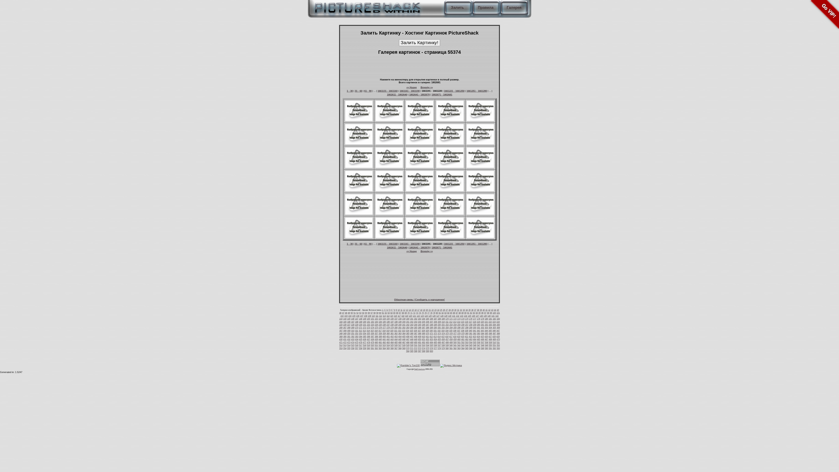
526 (396, 345)
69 (406, 313)
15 (413, 310)
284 (411, 327)
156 (392, 319)
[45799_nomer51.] (419, 213)
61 (383, 313)
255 (459, 325)
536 (435, 345)
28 (450, 310)
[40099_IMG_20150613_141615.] (389, 190)
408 (415, 336)
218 (474, 322)
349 (345, 333)
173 (459, 319)
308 (345, 331)
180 (486, 319)
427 (490, 336)
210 (443, 322)
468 (490, 339)
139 (485, 316)
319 (388, 331)
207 (431, 322)
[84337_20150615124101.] (419, 120)
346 (494, 331)
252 (447, 325)
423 (474, 336)
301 (478, 327)
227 (348, 325)
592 (494, 348)
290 (435, 327)
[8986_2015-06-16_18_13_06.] (480, 120)
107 (361, 316)
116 (395, 316)
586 (470, 348)
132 (457, 316)
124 (426, 316)
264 (494, 325)
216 (466, 322)
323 (403, 331)
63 (389, 313)
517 (360, 345)
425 (482, 336)
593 (498, 348)
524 (388, 345)
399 (380, 336)
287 (423, 327)
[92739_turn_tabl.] (450, 190)
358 (380, 333)
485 (396, 342)
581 (451, 348)
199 (400, 322)
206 (427, 322)
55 (366, 313)
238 (392, 325)
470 (498, 339)
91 (468, 313)
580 (447, 348)
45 (498, 310)
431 (345, 339)
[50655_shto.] (359, 213)
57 (372, 313)
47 (343, 313)
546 (474, 345)
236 (384, 325)
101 (498, 313)
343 (482, 331)
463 (470, 339)
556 (352, 348)
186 (348, 322)
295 (455, 327)
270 (356, 327)
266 (341, 327)
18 (421, 310)
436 (364, 339)
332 (439, 331)
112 (380, 316)
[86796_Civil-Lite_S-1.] (419, 237)
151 (372, 319)
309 (348, 331)
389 (341, 336)
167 (435, 319)
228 (352, 325)
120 (410, 316)
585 (466, 348)
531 (415, 345)
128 (442, 316)
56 (369, 313)
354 (364, 333)
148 (360, 319)
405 (404, 336)
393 (356, 336)
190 (364, 322)
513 (345, 345)
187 (352, 322)
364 (404, 333)
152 (376, 319)
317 (380, 331)
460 (459, 339)
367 (415, 333)
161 (411, 319)
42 (489, 310)
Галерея (514, 7)
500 (455, 342)
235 (380, 325)
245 (419, 325)
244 (415, 325)
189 (360, 322)
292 (443, 327)
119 (406, 316)
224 (498, 322)
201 (407, 322)
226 (345, 325)
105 (353, 316)
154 (384, 319)
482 (384, 342)
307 (341, 331)
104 (350, 316)
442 (388, 339)
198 (396, 322)
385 (486, 333)
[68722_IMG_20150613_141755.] (419, 167)
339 (466, 331)
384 (482, 333)
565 (388, 348)
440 (380, 339)
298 (466, 327)
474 (352, 342)
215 (462, 322)
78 (431, 313)
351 (352, 333)
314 (368, 331)
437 (368, 339)
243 (411, 325)
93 (474, 313)
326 (415, 331)
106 (357, 316)
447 (407, 339)
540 (451, 345)
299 (470, 327)
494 (431, 342)
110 (373, 316)
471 (341, 342)
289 (431, 327)
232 (368, 325)
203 (415, 322)
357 (376, 333)
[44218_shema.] (359, 237)
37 (475, 310)
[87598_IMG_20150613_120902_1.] (450, 167)
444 (396, 339)
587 (474, 348)
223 (494, 322)
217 (470, 322)
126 (434, 316)
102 (342, 316)
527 (400, 345)
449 (415, 339)
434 (356, 339)
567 (396, 348)
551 (494, 345)
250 (439, 325)
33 (464, 310)
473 (348, 342)
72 (414, 313)
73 (417, 313)
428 (494, 336)
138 (481, 316)
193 (376, 322)
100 (494, 313)
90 (465, 313)
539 (447, 345)
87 (457, 313)
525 (392, 345)
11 (401, 310)
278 (388, 327)
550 (490, 345)
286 (419, 327)
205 (423, 322)
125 (430, 316)
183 (498, 319)
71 (411, 313)
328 (423, 331)
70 (408, 313)
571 (411, 348)
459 (455, 339)
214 (458, 322)
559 (364, 348)
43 (492, 310)
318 (384, 331)
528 (404, 345)
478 (368, 342)
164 (423, 319)
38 (478, 310)
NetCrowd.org (419, 369)
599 (427, 351)
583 (459, 348)
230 (360, 325)
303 (486, 327)
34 (467, 310)
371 (431, 333)
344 (486, 331)
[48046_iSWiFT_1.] (450, 237)
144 (345, 319)
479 (372, 342)
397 (372, 336)
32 (461, 310)
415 (443, 336)
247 (427, 325)
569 (404, 348)
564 (384, 348)
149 (364, 319)
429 (498, 336)
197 (392, 322)
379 (463, 333)
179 (482, 319)
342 (478, 331)
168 (439, 319)
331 (435, 331)
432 (348, 339)
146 (352, 319)
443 (392, 339)
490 (415, 342)
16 (415, 310)
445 (400, 339)
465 (478, 339)
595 (411, 351)
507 (482, 342)
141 (493, 316)
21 (430, 310)
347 (498, 331)
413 (435, 336)
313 (364, 331)
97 (485, 313)
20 (427, 310)
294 (451, 327)
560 (368, 348)
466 (482, 339)
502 (463, 342)
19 (424, 310)
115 (391, 316)
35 (469, 310)
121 (414, 316)
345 (490, 331)
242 (407, 325)
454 (435, 339)
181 (490, 319)
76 (426, 313)
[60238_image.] (450, 120)
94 (477, 313)
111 (377, 316)
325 (411, 331)
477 (364, 342)
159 (404, 319)
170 (447, 319)
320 (391, 331)
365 (407, 333)
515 (352, 345)
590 (486, 348)
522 (380, 345)
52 (357, 313)
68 (403, 313)
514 (348, 345)
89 (462, 313)
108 (365, 316)
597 (419, 351)
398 (376, 336)
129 (445, 316)
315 (372, 331)
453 (431, 339)
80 (437, 313)
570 (407, 348)
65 (394, 313)
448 (411, 339)
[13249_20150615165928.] (389, 120)
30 (455, 310)
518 (364, 345)
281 (400, 327)
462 (466, 339)
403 (396, 336)
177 (474, 319)
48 (346, 313)
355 (368, 333)
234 (376, 325)
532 (419, 345)
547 (478, 345)
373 (439, 333)
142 (497, 316)
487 (404, 342)
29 (452, 310)
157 (396, 319)
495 (435, 342)
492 (423, 342)
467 (486, 339)
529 (407, 345)
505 (474, 342)
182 (494, 319)
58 (374, 313)
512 (341, 345)
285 (415, 327)
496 (439, 342)
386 (490, 333)
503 (466, 342)
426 (486, 336)
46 (340, 313)
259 (474, 325)
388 (498, 333)
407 (411, 336)
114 (388, 316)
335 (450, 331)
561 (372, 348)
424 (478, 336)
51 (355, 313)
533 (423, 345)
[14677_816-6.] (389, 237)
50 (352, 313)
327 (419, 331)
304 (490, 327)
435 (360, 339)
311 (356, 331)
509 (490, 342)
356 (372, 333)
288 (427, 327)
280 (396, 327)
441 (384, 339)
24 (438, 310)
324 (407, 331)
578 (439, 348)
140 (489, 316)
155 (388, 319)
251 (443, 325)
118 (402, 316)
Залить (457, 7)
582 (455, 348)
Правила (485, 7)
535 (431, 345)
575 (427, 348)
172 (455, 319)
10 (399, 310)
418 (454, 336)
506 (478, 342)
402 (392, 336)
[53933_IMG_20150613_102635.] (450, 143)
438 (372, 339)
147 (356, 319)
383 (478, 333)
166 (431, 319)
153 (380, 319)
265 (498, 325)
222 (490, 322)
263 (490, 325)
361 (392, 333)
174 (463, 319)
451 (423, 339)
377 (455, 333)
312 (360, 331)
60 (380, 313)
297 (463, 327)
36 (472, 310)
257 (466, 325)
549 (486, 345)
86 (454, 313)
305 (494, 327)
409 (419, 336)
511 (498, 342)
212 (450, 322)
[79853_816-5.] (480, 213)
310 (352, 331)
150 (368, 319)
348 (341, 333)
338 (462, 331)
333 (443, 331)
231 (364, 325)
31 (458, 310)
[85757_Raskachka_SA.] (359, 143)
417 (450, 336)
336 (454, 331)
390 (345, 336)
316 (376, 331)
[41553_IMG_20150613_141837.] (389, 167)
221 (486, 322)
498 (447, 342)
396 (368, 336)
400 (384, 336)
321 (395, 331)
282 (404, 327)
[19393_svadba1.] (419, 143)
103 (346, 316)
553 (341, 348)
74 (420, 313)
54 (363, 313)
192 (372, 322)
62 (386, 313)
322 (399, 331)
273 (368, 327)
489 (411, 342)
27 (447, 310)
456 (443, 339)
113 (384, 316)
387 (494, 333)
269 (352, 327)
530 (411, 345)
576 (431, 348)
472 (345, 342)
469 (494, 339)
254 (455, 325)
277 (384, 327)
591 (490, 348)
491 (419, 342)
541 (455, 345)
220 (482, 322)
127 (438, 316)
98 (488, 313)
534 (427, 345)
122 (418, 316)
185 (345, 322)
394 (360, 336)
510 (494, 342)
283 (407, 327)
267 (345, 327)
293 (447, 327)
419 (458, 336)
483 (388, 342)
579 (443, 348)
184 (341, 322)
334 (447, 331)
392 (352, 336)
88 (460, 313)
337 (458, 331)
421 (466, 336)
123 (422, 316)
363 (400, 333)
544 (466, 345)
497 (443, 342)
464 (474, 339)
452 (427, 339)
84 (448, 313)
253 (451, 325)
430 (341, 339)
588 (478, 348)
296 (459, 327)
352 (356, 333)
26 (444, 310)
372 (435, 333)
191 (368, 322)
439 (376, 339)
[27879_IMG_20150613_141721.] (359, 167)
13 (407, 310)
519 (368, 345)
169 (443, 319)
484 (392, 342)
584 (463, 348)
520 (372, 345)
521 (376, 345)
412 (431, 336)
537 (439, 345)
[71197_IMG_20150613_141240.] (480, 167)
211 (447, 322)
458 (451, 339)
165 (427, 319)
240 (400, 325)
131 (453, 316)
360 (388, 333)
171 (451, 319)
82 (443, 313)
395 (364, 336)
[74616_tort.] (389, 143)
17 (418, 310)
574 (423, 348)
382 (474, 333)
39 (481, 310)
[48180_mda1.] (480, 190)
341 (474, 331)
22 (433, 310)
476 (360, 342)
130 (449, 316)
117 (399, 316)
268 (348, 327)
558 (360, 348)
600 (431, 351)
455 (439, 339)
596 (415, 351)
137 (477, 316)
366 (411, 333)
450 (419, 339)
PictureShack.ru (366, 6)
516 (356, 345)
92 (471, 313)
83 (445, 313)
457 (447, 339)
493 (427, 342)
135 (469, 316)
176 (470, 319)
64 (391, 313)
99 (491, 313)
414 (439, 336)
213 (454, 322)
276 (380, 327)
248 (431, 325)
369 (423, 333)
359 (384, 333)
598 (423, 351)
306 (498, 327)
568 (400, 348)
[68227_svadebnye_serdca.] (389, 213)
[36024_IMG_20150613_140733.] (359, 190)
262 (486, 325)
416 (447, 336)
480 (376, 342)
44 (495, 310)
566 (392, 348)
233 (372, 325)
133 (461, 316)
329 (427, 331)
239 (396, 325)
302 (482, 327)
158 (400, 319)
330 (431, 331)
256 (463, 325)
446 (404, 339)
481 (380, 342)
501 (459, 342)
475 (356, 342)
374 (443, 333)
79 (434, 313)
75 (423, 313)
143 (341, 319)
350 (348, 333)
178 (478, 319)
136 (473, 316)
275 (376, 327)
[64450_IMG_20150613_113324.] (480, 143)
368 (419, 333)
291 (439, 327)
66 (397, 313)
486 (400, 342)
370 (427, 333)
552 (498, 345)
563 (380, 348)
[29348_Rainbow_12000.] (450, 213)
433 (352, 339)
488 (407, 342)
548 (482, 345)
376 (451, 333)
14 (410, 310)
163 (419, 319)
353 (360, 333)
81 (440, 313)
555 (348, 348)
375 (447, 333)
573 (419, 348)
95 (479, 313)
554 (345, 348)
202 (411, 322)
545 (470, 345)
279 (392, 327)
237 (388, 325)
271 (360, 327)
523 (384, 345)
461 (463, 339)
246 (423, 325)
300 (474, 327)
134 (465, 316)
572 (415, 348)
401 (388, 336)
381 (470, 333)
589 (482, 348)
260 (478, 325)
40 (484, 310)
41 (486, 310)
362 (396, 333)
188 (356, 322)
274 (372, 327)
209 (439, 322)
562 (376, 348)
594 (407, 351)
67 (400, 313)
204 (419, 322)
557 (356, 348)
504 (470, 342)
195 (384, 322)
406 (407, 336)
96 (482, 313)
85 (451, 313)
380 (466, 333)
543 (463, 345)
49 (349, 313)
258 (470, 325)
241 (404, 325)
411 (427, 336)
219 (478, 322)
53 (360, 313)
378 (459, 333)
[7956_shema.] (359, 120)
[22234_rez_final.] (419, 190)
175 (466, 319)
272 (364, 327)
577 (435, 348)
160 (407, 319)
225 (341, 325)
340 (470, 331)
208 (435, 322)
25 (441, 310)
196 (388, 322)
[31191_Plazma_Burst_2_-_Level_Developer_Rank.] (480, 237)
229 (356, 325)
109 (369, 316)
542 (459, 345)
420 (462, 336)
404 (400, 336)
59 (377, 313)
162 (415, 319)
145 (348, 319)
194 (380, 322)
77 (428, 313)
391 (348, 336)
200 (404, 322)
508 (486, 342)
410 (423, 336)
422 (470, 336)
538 (443, 345)
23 (435, 310)
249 (435, 325)
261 (482, 325)
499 (451, 342)
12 (404, 310)
